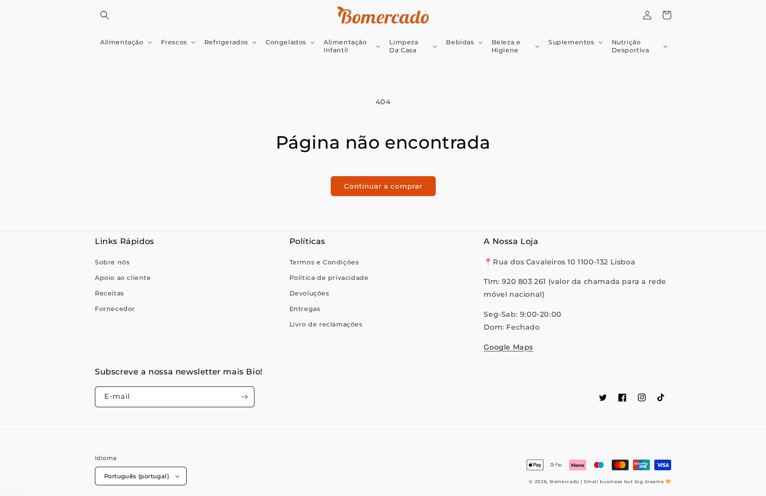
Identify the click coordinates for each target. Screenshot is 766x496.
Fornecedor (115, 309)
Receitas (109, 293)
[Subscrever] (244, 396)
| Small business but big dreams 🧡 (626, 481)
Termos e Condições (324, 262)
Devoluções (309, 293)
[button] (104, 15)
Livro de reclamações (326, 324)
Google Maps (508, 347)
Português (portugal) (136, 476)
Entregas (304, 309)
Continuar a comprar (383, 186)
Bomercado (564, 481)
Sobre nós (112, 262)
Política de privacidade (329, 278)
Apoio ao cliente (123, 278)
